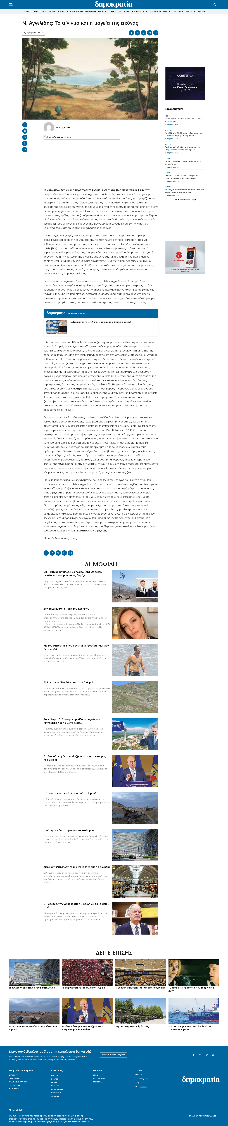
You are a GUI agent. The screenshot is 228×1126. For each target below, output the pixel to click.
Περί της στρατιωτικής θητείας (132, 1026)
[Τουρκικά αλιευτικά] (193, 1011)
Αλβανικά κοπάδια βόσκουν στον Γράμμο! (68, 682)
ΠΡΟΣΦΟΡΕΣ (170, 130)
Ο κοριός (139, 1075)
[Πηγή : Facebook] (135, 623)
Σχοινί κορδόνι (141, 1079)
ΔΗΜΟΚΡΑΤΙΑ (63, 127)
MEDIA (167, 116)
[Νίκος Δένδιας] (135, 771)
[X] (137, 32)
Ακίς (137, 1083)
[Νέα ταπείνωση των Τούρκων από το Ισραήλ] (135, 808)
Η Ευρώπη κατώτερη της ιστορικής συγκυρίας (140, 988)
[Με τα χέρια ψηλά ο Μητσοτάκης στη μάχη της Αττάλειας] (135, 734)
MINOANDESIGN (207, 1116)
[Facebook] (131, 32)
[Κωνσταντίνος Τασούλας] (135, 918)
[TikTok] (206, 1055)
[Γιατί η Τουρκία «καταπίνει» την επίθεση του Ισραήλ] (34, 1011)
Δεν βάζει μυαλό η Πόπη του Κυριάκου (66, 609)
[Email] (155, 32)
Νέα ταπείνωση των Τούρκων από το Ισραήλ (70, 793)
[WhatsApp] (149, 32)
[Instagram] (200, 1055)
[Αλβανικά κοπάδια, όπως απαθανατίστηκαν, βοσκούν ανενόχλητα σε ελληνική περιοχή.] (135, 697)
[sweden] (135, 881)
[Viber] (143, 32)
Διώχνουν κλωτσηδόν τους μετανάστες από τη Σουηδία (77, 867)
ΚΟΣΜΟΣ (169, 159)
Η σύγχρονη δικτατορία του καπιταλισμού (69, 830)
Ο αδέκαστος (141, 1087)
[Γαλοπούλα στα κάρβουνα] (87, 972)
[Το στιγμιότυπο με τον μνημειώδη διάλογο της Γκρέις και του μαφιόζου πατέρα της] (193, 972)
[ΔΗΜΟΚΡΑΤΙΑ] (49, 127)
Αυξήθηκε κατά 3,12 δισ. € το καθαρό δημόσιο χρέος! (100, 322)
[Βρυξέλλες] (135, 845)
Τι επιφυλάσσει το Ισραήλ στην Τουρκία (83, 988)
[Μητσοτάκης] (135, 660)
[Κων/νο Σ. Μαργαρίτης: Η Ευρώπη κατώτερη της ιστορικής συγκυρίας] (140, 972)
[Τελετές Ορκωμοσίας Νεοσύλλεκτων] (140, 1011)
